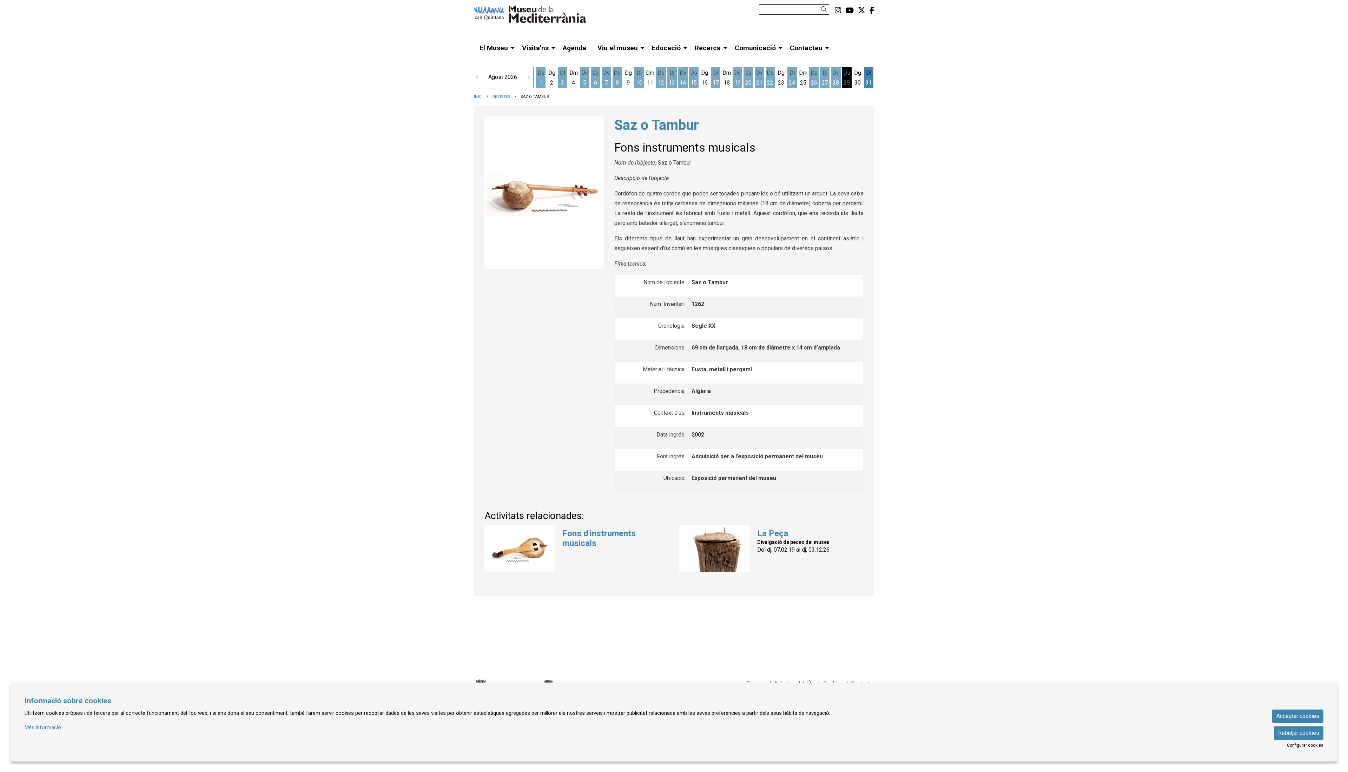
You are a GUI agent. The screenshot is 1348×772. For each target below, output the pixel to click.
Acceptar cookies (1297, 716)
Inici (478, 96)
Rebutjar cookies (1298, 733)
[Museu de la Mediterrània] (537, 17)
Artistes (501, 96)
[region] (544, 192)
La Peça (772, 533)
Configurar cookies (1305, 745)
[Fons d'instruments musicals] (519, 548)
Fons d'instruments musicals (599, 538)
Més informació (43, 727)
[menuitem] (838, 10)
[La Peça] (714, 548)
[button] (825, 9)
